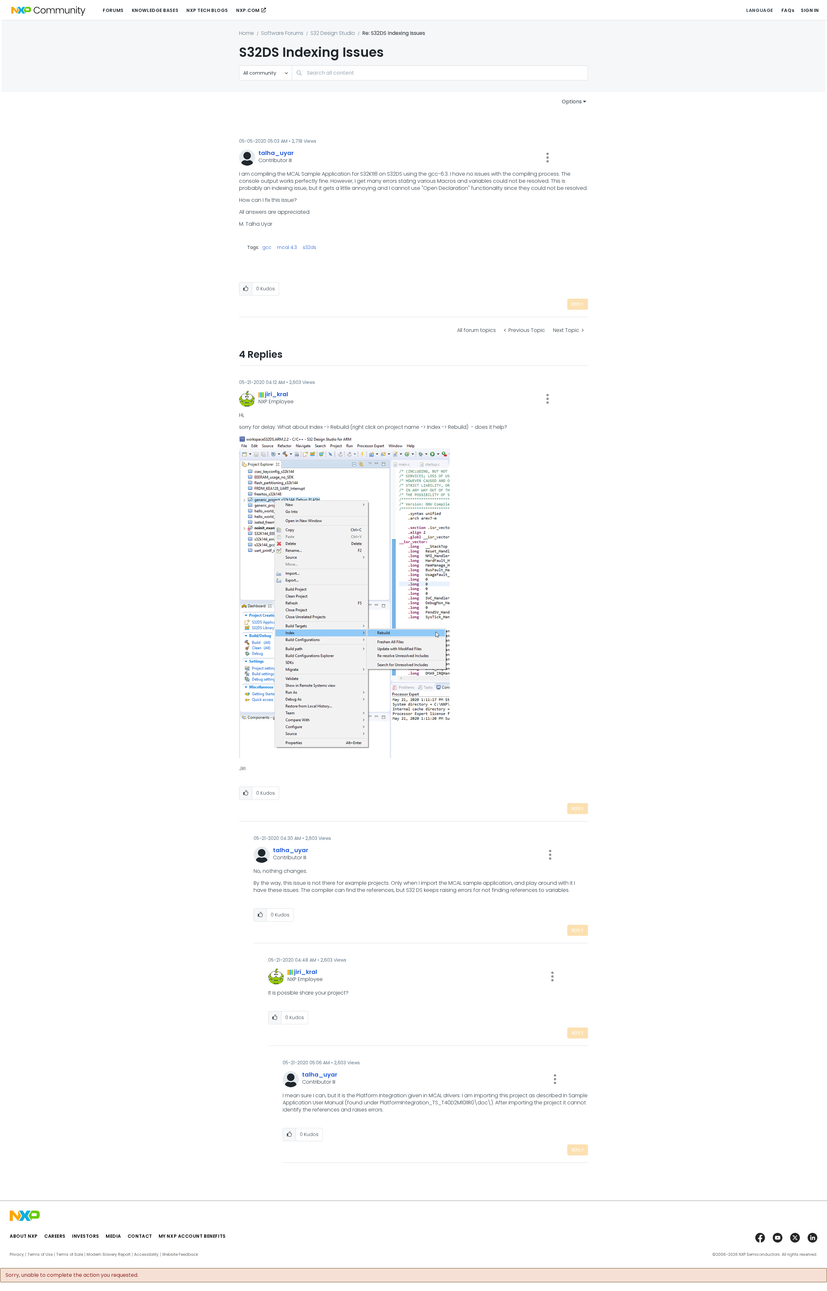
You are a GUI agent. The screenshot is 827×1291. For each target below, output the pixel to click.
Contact (140, 1236)
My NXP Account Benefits (192, 1236)
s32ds (309, 247)
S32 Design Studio (332, 33)
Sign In (810, 10)
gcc (266, 247)
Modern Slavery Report (109, 1254)
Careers (55, 1236)
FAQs (787, 10)
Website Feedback (180, 1254)
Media (113, 1236)
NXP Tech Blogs (207, 10)
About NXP (24, 1236)
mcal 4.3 (287, 247)
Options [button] (572, 101)
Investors (85, 1236)
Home (246, 33)
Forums (113, 10)
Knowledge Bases (155, 10)
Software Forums (282, 33)
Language (759, 10)
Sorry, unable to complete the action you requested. (71, 1275)
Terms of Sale (69, 1254)
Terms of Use (40, 1254)
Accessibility (146, 1254)
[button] (547, 158)
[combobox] (440, 72)
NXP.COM (248, 10)
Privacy (17, 1254)
